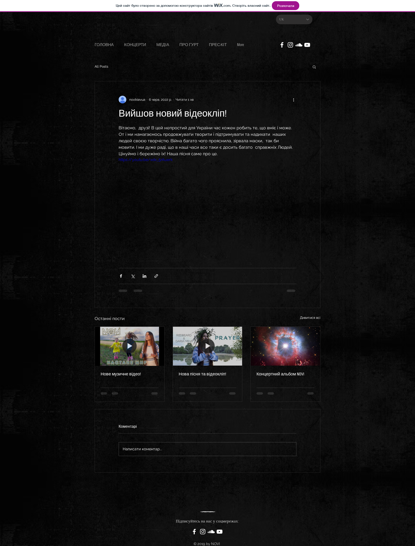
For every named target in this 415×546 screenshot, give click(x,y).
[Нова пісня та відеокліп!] (207, 346)
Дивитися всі (310, 318)
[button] (314, 67)
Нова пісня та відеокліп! (202, 374)
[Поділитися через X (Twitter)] (132, 276)
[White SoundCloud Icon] (298, 44)
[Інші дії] (293, 99)
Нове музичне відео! (121, 374)
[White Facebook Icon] (282, 44)
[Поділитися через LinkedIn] (144, 276)
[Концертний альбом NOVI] (285, 346)
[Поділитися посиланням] (156, 276)
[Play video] (207, 207)
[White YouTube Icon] (307, 44)
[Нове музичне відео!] (129, 346)
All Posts (101, 66)
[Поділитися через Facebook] (121, 276)
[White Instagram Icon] (290, 44)
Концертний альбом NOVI (280, 374)
